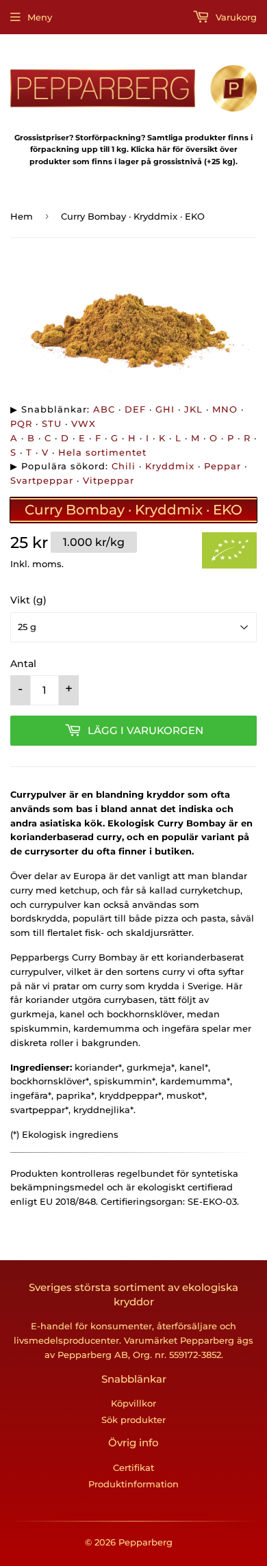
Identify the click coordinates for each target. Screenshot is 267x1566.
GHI (165, 409)
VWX (83, 423)
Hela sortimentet (102, 452)
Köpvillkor (133, 1403)
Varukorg (235, 17)
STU (52, 423)
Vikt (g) (28, 600)
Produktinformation (133, 1483)
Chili (124, 465)
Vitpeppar (108, 480)
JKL (193, 409)
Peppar (222, 465)
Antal (23, 663)
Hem (21, 216)
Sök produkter (133, 1419)
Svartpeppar (41, 480)
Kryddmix (169, 465)
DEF (135, 409)
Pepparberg (145, 1542)
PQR (21, 423)
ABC (104, 409)
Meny (39, 17)
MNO (225, 409)
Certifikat (133, 1467)
